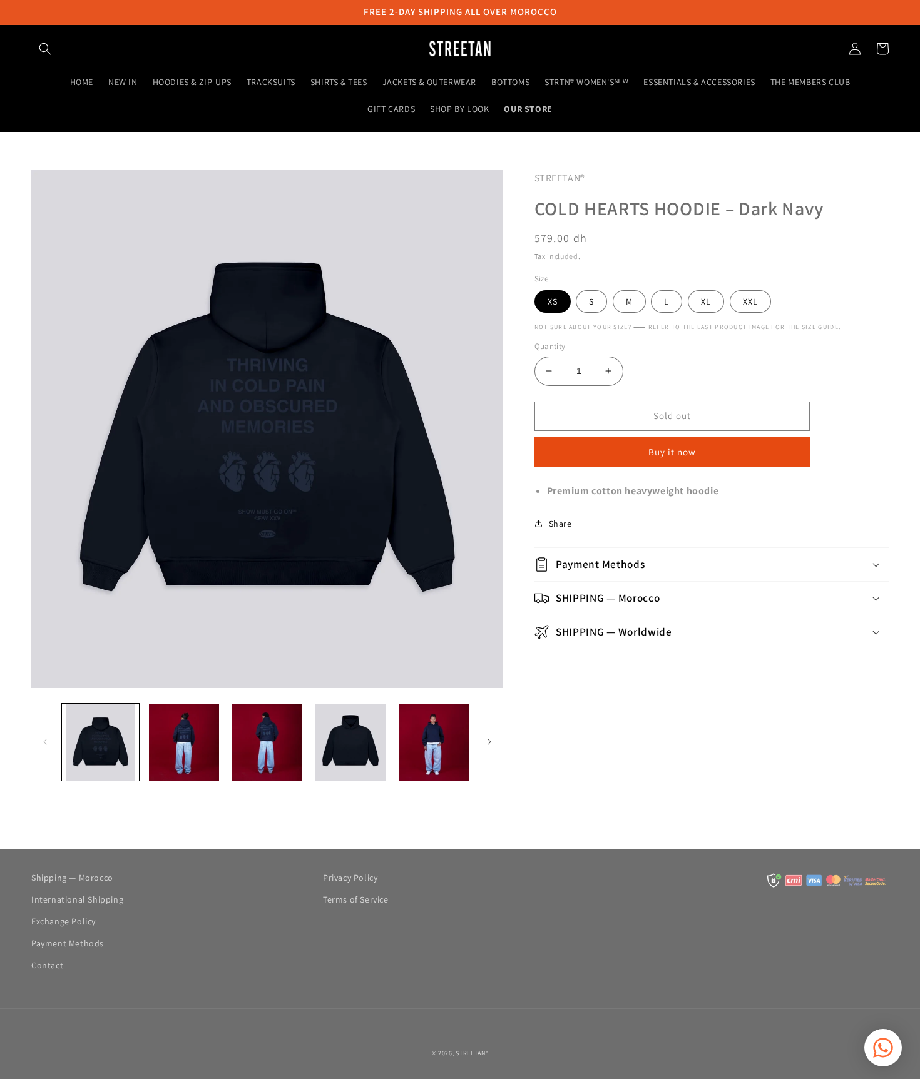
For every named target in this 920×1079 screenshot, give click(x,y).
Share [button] (560, 523)
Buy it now (672, 452)
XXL (750, 301)
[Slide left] (45, 742)
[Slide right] (489, 742)
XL (706, 301)
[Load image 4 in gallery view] (350, 742)
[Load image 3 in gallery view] (266, 742)
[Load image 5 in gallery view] (433, 742)
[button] (45, 49)
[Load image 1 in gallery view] (100, 742)
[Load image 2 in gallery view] (183, 742)
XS (553, 301)
